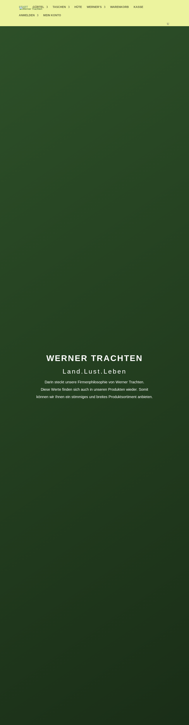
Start (23, 7)
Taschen (59, 7)
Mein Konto (52, 15)
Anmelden (27, 15)
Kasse (138, 7)
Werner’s (94, 7)
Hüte (78, 7)
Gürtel (38, 7)
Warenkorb (119, 7)
